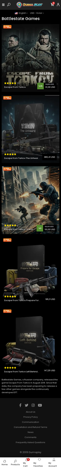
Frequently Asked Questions (30, 442)
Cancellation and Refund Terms (30, 427)
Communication (30, 422)
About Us (30, 411)
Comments (30, 437)
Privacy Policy (30, 417)
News (31, 432)
